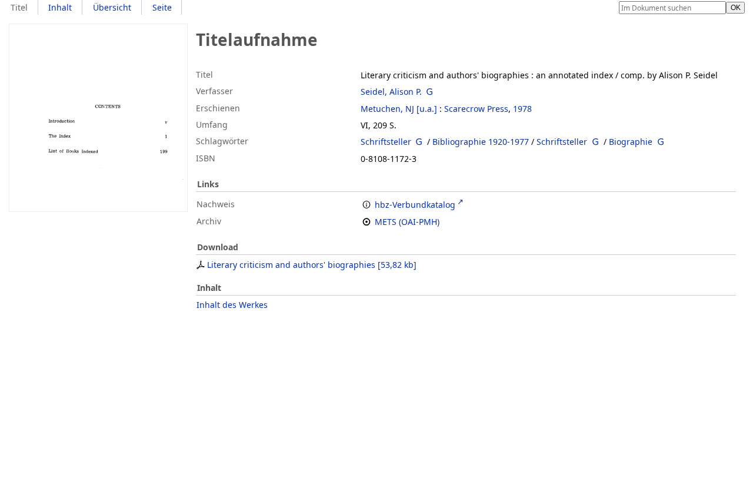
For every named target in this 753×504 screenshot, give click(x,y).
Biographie (630, 141)
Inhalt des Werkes (232, 304)
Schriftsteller (386, 141)
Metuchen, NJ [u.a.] (399, 108)
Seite (162, 7)
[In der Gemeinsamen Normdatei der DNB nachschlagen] (430, 91)
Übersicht (112, 7)
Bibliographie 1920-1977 (480, 141)
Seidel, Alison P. (391, 91)
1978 (522, 108)
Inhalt (60, 7)
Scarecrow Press (476, 108)
